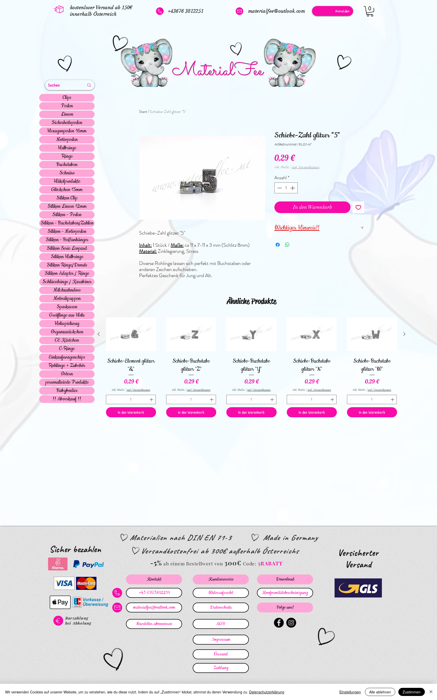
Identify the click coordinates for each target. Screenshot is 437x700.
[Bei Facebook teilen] (278, 245)
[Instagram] (291, 623)
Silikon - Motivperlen (67, 231)
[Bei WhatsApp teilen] (287, 245)
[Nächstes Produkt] (404, 334)
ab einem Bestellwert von (193, 564)
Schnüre (67, 173)
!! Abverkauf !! (67, 399)
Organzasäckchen (67, 332)
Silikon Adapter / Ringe (67, 273)
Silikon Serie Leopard (67, 248)
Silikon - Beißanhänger (67, 240)
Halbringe (67, 148)
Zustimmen (412, 691)
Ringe (67, 156)
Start (143, 111)
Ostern (67, 374)
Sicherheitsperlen (67, 122)
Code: (250, 564)
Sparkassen (67, 307)
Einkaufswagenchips (67, 357)
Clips (67, 97)
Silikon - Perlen (66, 215)
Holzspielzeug (67, 323)
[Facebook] (279, 623)
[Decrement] (279, 188)
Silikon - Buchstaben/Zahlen (67, 223)
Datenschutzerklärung (266, 691)
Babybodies (67, 390)
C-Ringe (67, 348)
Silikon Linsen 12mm (67, 206)
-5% (156, 563)
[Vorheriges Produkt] (99, 334)
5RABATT (270, 563)
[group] (251, 366)
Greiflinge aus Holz (66, 315)
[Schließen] (431, 692)
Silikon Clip (67, 198)
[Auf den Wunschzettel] (358, 207)
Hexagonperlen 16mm (66, 131)
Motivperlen (67, 139)
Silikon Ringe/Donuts (67, 265)
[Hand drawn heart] (65, 64)
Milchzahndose (67, 290)
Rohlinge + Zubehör (67, 365)
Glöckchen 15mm (66, 190)
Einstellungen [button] (350, 691)
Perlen (67, 106)
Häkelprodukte (67, 181)
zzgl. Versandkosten (305, 167)
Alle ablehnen (380, 691)
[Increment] (293, 188)
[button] (370, 11)
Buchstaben (66, 164)
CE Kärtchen (67, 340)
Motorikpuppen (67, 298)
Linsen (67, 114)
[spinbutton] (286, 188)
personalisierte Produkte (67, 382)
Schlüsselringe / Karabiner (67, 282)
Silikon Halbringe (67, 257)
